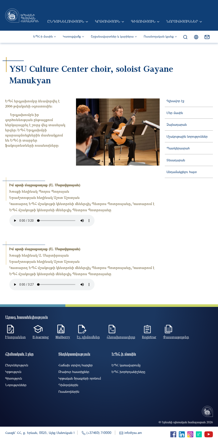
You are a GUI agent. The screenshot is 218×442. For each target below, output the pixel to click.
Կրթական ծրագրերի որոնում (79, 378)
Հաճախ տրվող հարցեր (75, 365)
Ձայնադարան (176, 124)
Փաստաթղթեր (176, 337)
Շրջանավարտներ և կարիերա (112, 36)
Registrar (149, 337)
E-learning (41, 337)
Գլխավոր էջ (175, 101)
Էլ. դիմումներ (88, 337)
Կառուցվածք (72, 36)
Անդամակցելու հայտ (181, 172)
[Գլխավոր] (22, 15)
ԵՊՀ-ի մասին (43, 36)
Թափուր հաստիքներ (73, 372)
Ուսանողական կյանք (159, 36)
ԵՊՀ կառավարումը (126, 365)
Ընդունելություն (65, 21)
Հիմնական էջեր (19, 353)
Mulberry (63, 337)
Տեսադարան (175, 160)
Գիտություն (143, 21)
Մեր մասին (174, 113)
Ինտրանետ (15, 337)
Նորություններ (182, 21)
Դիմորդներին (68, 385)
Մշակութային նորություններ (187, 136)
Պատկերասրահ (178, 148)
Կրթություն (107, 21)
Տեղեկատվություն (74, 353)
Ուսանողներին (68, 391)
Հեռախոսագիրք (121, 337)
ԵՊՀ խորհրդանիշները (128, 372)
